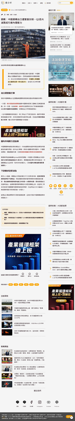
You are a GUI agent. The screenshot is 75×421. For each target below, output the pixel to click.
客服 (11, 14)
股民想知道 (54, 32)
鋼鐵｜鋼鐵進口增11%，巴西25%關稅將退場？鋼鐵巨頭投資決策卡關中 (24, 213)
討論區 (15, 14)
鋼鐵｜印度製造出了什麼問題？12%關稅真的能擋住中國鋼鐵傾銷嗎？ (23, 218)
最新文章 (52, 10)
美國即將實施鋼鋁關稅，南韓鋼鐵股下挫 (16, 223)
